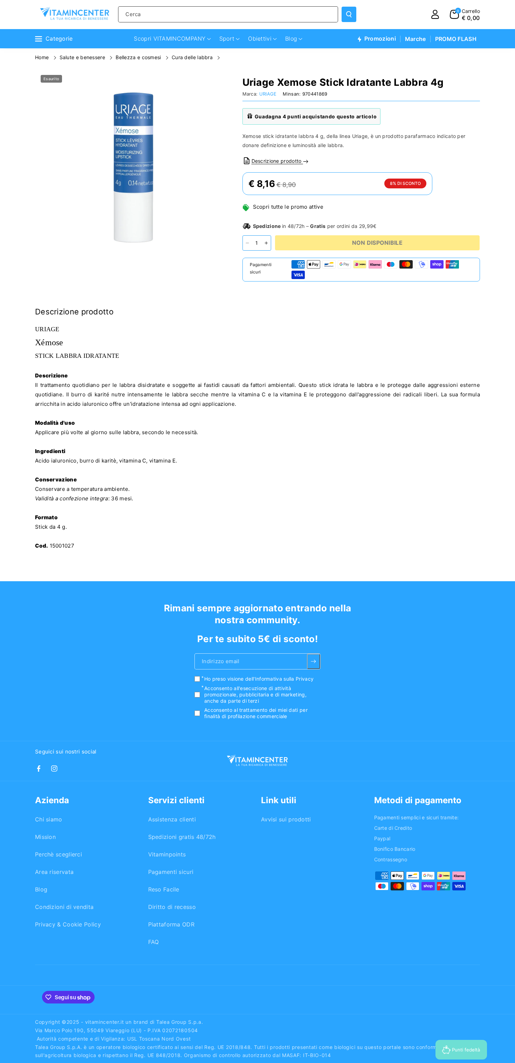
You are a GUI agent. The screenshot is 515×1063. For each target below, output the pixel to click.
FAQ (153, 941)
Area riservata (54, 871)
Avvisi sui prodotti (286, 819)
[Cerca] (349, 14)
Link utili (278, 800)
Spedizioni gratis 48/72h (182, 836)
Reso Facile (163, 889)
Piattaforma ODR (171, 924)
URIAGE (268, 94)
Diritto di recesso (172, 906)
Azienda (52, 800)
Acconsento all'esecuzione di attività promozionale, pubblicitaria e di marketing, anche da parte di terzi (255, 694)
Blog (41, 889)
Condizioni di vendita (64, 906)
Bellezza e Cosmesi (139, 57)
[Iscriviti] (314, 661)
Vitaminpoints (167, 854)
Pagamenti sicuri (171, 871)
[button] (465, 14)
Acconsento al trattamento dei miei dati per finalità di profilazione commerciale (256, 713)
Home (42, 57)
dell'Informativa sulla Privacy (279, 679)
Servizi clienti (176, 800)
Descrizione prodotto (277, 161)
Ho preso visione (259, 679)
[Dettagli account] (435, 14)
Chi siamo (48, 819)
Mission (45, 836)
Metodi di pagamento (417, 800)
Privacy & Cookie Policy (68, 924)
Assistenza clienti (172, 819)
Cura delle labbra (193, 57)
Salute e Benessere (83, 57)
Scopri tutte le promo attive (288, 206)
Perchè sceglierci (58, 854)
